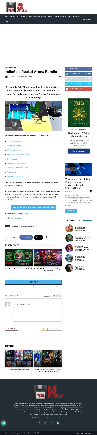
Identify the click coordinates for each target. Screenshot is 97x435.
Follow (88, 74)
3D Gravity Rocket (14, 150)
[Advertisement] (48, 46)
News (67, 175)
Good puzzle (12, 159)
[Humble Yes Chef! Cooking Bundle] (69, 228)
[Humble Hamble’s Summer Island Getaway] (69, 258)
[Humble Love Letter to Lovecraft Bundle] (19, 257)
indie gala (15, 226)
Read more (71, 211)
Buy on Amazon (79, 151)
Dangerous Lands (14, 146)
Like (89, 69)
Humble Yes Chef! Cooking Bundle (81, 228)
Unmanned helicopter (15, 177)
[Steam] (51, 423)
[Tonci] (7, 76)
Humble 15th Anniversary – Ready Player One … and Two (47, 269)
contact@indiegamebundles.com (53, 418)
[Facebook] (39, 423)
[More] (46, 237)
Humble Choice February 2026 (19, 370)
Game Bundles (10, 67)
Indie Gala (29, 214)
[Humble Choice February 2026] (19, 358)
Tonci (13, 76)
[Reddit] (45, 423)
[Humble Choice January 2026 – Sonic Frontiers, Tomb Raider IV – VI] (48, 358)
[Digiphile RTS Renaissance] (69, 268)
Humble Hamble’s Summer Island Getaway (80, 257)
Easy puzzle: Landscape (16, 163)
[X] (58, 423)
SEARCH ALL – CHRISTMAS (18, 155)
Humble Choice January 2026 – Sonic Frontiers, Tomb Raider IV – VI (47, 370)
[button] (87, 19)
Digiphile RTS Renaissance (79, 267)
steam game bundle (27, 226)
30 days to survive (14, 141)
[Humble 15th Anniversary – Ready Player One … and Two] (48, 257)
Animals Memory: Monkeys (17, 168)
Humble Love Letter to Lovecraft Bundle (19, 269)
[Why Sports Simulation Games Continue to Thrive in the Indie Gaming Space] (78, 169)
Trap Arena (11, 172)
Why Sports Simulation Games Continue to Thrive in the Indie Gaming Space (77, 183)
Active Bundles (15, 218)
